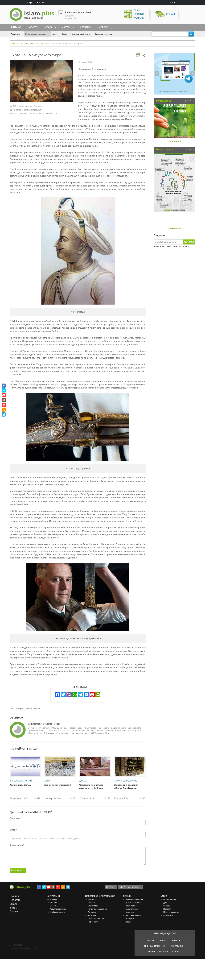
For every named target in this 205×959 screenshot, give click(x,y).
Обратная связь (129, 887)
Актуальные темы (58, 909)
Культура (92, 915)
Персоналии (93, 922)
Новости (33, 27)
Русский (41, 2)
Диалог (83, 781)
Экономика (93, 906)
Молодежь (130, 912)
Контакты (25, 948)
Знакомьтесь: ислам (104, 34)
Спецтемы (86, 27)
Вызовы (167, 906)
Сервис (103, 27)
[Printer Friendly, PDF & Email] (138, 55)
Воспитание (131, 906)
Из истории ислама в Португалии (28, 110)
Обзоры (53, 906)
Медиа (48, 27)
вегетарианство (154, 946)
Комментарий (17, 845)
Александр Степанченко (44, 724)
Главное (16, 27)
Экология (92, 912)
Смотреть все (174, 141)
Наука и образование (125, 781)
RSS (34, 948)
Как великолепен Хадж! (57, 785)
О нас (109, 887)
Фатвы (66, 27)
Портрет (167, 909)
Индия (37, 708)
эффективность (158, 951)
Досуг (128, 922)
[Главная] (33, 14)
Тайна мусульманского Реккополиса (29, 106)
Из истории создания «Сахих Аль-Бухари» (126, 786)
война (29, 708)
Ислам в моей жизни (81, 34)
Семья (64, 34)
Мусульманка (132, 909)
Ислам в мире (169, 899)
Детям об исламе (133, 902)
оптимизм (176, 946)
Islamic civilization (29, 43)
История (45, 43)
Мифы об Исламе (58, 912)
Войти (172, 2)
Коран (170, 14)
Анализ (53, 902)
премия (175, 940)
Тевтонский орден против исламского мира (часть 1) (36, 113)
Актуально (15, 34)
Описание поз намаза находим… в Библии (91, 786)
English (30, 2)
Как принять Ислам (20, 785)
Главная (14, 43)
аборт (150, 940)
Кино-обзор (168, 915)
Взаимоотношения (134, 899)
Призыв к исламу (171, 912)
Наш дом (130, 919)
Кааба (175, 951)
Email (12, 829)
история (20, 708)
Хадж (47, 781)
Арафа (162, 940)
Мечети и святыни (96, 919)
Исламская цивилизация (36, 34)
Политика (92, 902)
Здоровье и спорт (134, 915)
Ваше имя (15, 818)
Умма (54, 34)
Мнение (53, 899)
